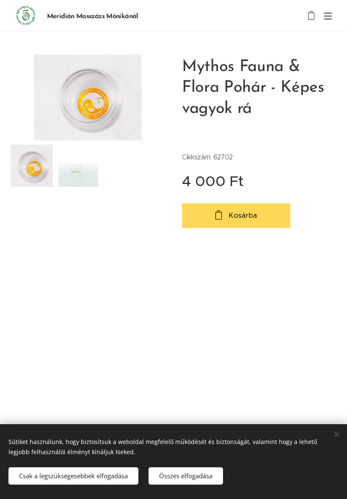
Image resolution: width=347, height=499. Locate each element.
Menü (327, 15)
